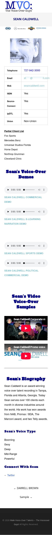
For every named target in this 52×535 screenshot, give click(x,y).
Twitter (11, 475)
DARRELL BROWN (26, 488)
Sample (26, 497)
